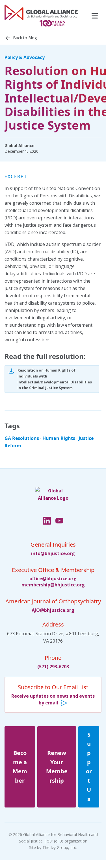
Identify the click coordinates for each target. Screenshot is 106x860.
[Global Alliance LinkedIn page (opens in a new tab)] (47, 521)
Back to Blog (25, 37)
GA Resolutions (22, 438)
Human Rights (58, 438)
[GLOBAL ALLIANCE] (41, 16)
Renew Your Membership (57, 766)
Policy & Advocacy (25, 57)
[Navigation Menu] (94, 16)
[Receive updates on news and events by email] (53, 694)
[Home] (53, 500)
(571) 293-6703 (53, 666)
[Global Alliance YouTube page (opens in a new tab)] (59, 521)
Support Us (89, 767)
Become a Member (20, 766)
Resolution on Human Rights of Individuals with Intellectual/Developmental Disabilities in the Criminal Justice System (55, 379)
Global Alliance (19, 145)
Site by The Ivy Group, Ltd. (53, 847)
